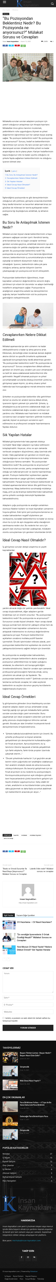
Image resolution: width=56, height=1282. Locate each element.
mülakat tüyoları (35, 835)
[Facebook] (5, 47)
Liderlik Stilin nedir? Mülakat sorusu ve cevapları (41, 870)
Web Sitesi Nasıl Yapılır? (30, 1081)
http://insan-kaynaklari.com (28, 903)
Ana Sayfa (6, 10)
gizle (14, 171)
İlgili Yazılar (8, 915)
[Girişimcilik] (10, 1071)
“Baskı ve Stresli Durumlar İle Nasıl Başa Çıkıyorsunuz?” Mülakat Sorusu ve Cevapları (15, 871)
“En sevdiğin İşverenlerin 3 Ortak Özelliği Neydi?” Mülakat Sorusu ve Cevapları (34, 937)
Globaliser (34, 1271)
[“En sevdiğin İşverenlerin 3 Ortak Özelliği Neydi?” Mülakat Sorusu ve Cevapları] (9, 937)
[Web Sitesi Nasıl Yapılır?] (10, 1085)
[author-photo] (28, 896)
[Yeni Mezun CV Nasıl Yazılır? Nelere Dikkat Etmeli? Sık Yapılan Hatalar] (9, 949)
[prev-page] (4, 959)
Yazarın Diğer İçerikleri (25, 915)
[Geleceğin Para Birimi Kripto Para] (10, 1120)
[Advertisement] (28, 101)
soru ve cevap (8, 838)
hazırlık (16, 835)
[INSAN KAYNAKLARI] (28, 1203)
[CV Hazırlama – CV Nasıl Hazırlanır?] (9, 925)
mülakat (24, 835)
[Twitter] (11, 47)
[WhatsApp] (23, 47)
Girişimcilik (24, 1067)
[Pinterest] (17, 47)
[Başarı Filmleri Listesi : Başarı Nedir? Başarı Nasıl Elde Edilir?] (10, 1057)
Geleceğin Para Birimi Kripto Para (34, 1116)
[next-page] (8, 959)
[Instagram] (27, 1258)
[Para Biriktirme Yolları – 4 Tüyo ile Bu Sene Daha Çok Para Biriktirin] (10, 1106)
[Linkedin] (34, 1258)
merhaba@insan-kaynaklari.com (26, 1240)
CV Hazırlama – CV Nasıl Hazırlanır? (34, 922)
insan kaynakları (13, 41)
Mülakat (15, 10)
